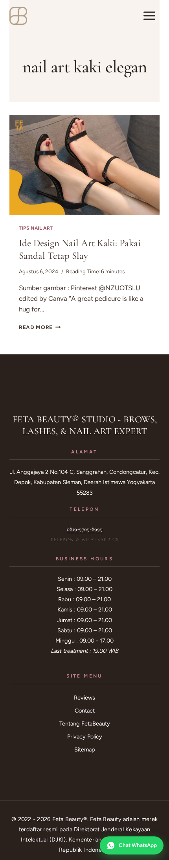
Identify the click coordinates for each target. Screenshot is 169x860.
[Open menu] (149, 15)
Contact (85, 710)
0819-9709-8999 (85, 529)
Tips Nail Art (36, 228)
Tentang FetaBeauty (84, 723)
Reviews (84, 697)
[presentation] (84, 165)
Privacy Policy (84, 736)
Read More (40, 327)
